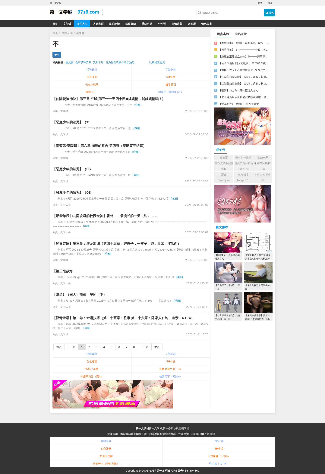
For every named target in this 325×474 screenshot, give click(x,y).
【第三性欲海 (62, 271)
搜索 (271, 12)
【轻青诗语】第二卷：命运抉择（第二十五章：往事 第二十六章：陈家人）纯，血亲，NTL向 (122, 318)
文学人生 (82, 23)
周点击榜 (223, 34)
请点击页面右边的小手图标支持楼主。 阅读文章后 (244, 163)
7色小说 (170, 69)
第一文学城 (142, 428)
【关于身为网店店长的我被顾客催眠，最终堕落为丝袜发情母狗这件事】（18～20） (244, 97)
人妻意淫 (98, 23)
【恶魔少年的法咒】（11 (71, 122)
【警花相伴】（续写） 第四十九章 (239, 103)
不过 (262, 168)
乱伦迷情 (114, 23)
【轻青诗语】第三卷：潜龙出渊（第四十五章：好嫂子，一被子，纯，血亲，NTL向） (116, 243)
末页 (157, 347)
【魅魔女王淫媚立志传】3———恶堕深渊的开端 (244, 56)
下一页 (145, 347)
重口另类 (147, 23)
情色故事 (206, 23)
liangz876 (243, 180)
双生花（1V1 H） (219, 463)
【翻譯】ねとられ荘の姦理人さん (238, 90)
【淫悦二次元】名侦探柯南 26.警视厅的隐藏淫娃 (244, 70)
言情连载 (177, 23)
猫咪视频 (92, 69)
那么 (223, 174)
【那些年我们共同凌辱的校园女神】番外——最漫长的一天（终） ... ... (105, 216)
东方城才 (243, 174)
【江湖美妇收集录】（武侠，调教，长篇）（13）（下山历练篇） (244, 83)
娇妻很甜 (171, 84)
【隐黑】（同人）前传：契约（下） (79, 294)
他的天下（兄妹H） (170, 376)
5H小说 (170, 76)
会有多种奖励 (83, 62)
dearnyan (224, 180)
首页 (55, 23)
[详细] (137, 104)
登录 (260, 2)
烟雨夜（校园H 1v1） (170, 92)
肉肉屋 (192, 23)
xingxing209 (262, 174)
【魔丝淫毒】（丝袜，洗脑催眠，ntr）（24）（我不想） (244, 42)
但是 (223, 168)
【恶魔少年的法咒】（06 (71, 169)
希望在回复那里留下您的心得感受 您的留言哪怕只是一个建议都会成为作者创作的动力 (263, 163)
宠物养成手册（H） (170, 368)
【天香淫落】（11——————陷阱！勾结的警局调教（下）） (244, 49)
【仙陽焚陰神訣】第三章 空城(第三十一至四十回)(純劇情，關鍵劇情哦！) (107, 99)
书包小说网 (91, 84)
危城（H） (92, 92)
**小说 (162, 23)
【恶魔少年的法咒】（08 (71, 192)
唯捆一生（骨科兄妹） (106, 463)
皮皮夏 (70, 62)
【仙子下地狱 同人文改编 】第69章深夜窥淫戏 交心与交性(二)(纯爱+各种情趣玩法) (244, 63)
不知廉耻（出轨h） (219, 456)
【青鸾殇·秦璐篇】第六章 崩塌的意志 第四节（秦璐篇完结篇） (99, 146)
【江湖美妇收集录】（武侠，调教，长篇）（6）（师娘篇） (244, 76)
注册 (270, 2)
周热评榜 (241, 34)
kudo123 (243, 168)
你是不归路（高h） (91, 376)
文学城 (67, 23)
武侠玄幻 (130, 23)
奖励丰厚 (98, 62)
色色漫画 (92, 76)
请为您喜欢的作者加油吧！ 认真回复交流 (135, 62)
